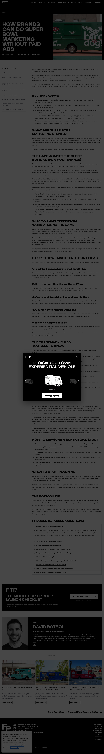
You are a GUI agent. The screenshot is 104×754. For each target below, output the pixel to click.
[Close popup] (76, 357)
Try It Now (52, 396)
